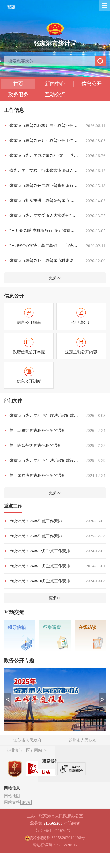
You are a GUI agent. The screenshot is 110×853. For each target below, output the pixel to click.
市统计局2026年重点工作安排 (35, 521)
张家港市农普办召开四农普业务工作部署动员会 (43, 140)
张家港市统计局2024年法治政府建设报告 (43, 460)
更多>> (55, 278)
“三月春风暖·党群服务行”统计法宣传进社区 (43, 230)
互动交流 (55, 94)
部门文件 (13, 400)
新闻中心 (55, 84)
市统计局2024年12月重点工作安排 (39, 551)
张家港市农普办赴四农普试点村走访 (41, 260)
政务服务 (18, 94)
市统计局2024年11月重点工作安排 (39, 566)
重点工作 (13, 506)
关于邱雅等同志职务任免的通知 (37, 430)
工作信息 (14, 110)
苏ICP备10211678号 (52, 830)
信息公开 (91, 84)
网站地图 (12, 796)
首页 (18, 84)
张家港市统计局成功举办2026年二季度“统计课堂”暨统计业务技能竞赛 (43, 155)
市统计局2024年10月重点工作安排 (39, 581)
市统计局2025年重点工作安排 (35, 536)
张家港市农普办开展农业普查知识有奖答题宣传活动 (43, 185)
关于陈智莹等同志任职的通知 (35, 445)
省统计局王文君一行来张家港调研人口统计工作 (43, 170)
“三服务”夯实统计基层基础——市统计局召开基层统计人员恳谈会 (43, 245)
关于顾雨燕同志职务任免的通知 (37, 475)
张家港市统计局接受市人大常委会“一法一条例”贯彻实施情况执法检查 (43, 215)
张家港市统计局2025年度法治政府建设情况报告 (43, 415)
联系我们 (50, 761)
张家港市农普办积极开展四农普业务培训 (43, 125)
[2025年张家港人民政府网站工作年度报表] (55, 699)
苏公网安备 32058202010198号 (57, 838)
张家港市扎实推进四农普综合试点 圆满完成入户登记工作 (43, 200)
